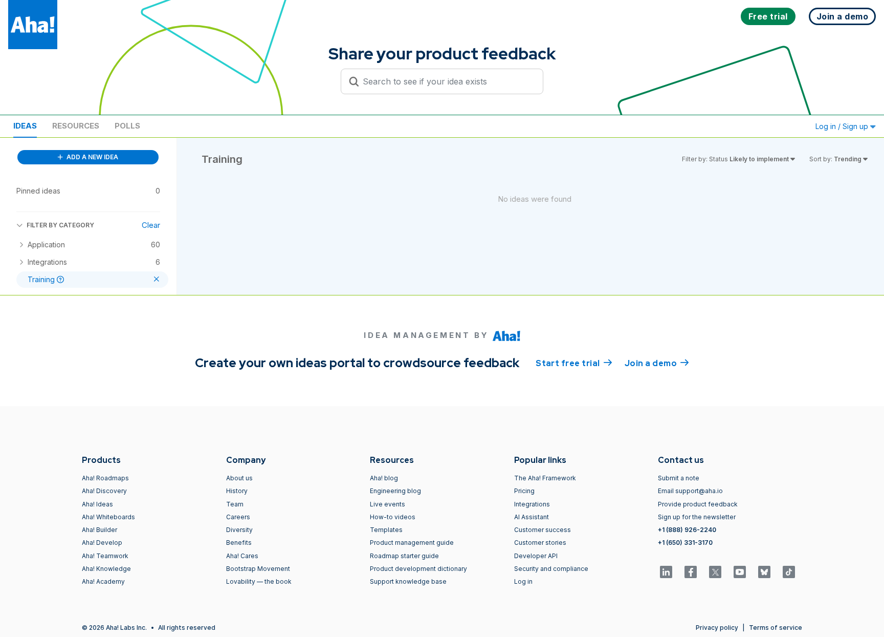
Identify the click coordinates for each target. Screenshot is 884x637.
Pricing (524, 491)
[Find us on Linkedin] (666, 572)
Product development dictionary (418, 568)
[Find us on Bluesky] (764, 572)
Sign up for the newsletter (697, 517)
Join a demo (657, 363)
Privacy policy (717, 627)
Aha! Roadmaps (105, 478)
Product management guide (412, 542)
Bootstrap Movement (258, 568)
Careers (238, 517)
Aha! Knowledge (106, 568)
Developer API (536, 556)
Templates (386, 530)
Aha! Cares (242, 556)
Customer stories (540, 542)
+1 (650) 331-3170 (685, 542)
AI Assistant (531, 517)
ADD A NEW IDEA (91, 157)
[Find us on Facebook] (690, 572)
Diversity (239, 530)
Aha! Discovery (104, 491)
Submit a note (678, 478)
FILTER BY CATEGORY (60, 225)
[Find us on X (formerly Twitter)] (715, 572)
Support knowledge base (408, 581)
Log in (523, 581)
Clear (151, 225)
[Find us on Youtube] (740, 572)
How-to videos (392, 517)
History (237, 491)
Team (235, 504)
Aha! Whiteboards (108, 517)
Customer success (542, 530)
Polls (127, 126)
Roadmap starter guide (404, 556)
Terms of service (775, 627)
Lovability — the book (259, 581)
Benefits (239, 542)
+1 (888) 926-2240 (687, 530)
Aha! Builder (99, 530)
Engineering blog (395, 491)
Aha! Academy (103, 581)
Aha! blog (384, 478)
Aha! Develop (102, 542)
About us (239, 478)
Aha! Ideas (97, 504)
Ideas (25, 126)
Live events (387, 504)
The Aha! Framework (545, 478)
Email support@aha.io (690, 491)
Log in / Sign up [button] (842, 126)
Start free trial (574, 363)
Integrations (532, 504)
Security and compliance (551, 568)
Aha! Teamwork (105, 556)
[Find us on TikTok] (789, 572)
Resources (75, 126)
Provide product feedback (698, 504)
